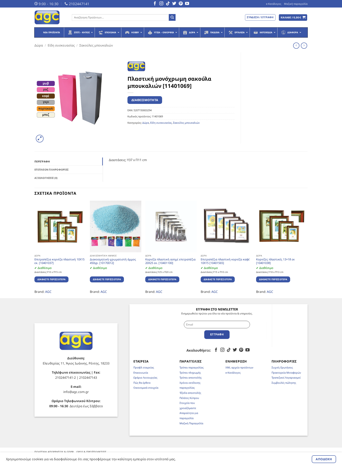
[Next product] (296, 46)
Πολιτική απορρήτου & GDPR (54, 452)
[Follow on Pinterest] (181, 4)
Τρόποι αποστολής (191, 377)
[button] (293, 17)
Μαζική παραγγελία (296, 4)
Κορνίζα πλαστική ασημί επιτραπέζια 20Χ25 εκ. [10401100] (170, 261)
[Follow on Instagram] (161, 4)
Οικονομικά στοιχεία (145, 387)
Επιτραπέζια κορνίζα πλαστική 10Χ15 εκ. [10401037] (59, 261)
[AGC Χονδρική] (50, 17)
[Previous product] (304, 46)
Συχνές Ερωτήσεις (282, 367)
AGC (48, 291)
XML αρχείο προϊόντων (239, 367)
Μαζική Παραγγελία (191, 423)
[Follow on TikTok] (168, 4)
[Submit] (172, 17)
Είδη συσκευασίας (61, 45)
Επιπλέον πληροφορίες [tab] (51, 169)
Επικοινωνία (140, 372)
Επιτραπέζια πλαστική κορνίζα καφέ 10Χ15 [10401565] (225, 261)
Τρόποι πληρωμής (190, 372)
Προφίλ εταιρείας (143, 367)
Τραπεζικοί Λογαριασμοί (286, 377)
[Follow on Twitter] (174, 4)
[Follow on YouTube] (187, 4)
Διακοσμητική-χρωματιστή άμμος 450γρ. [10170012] (113, 261)
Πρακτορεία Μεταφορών (286, 372)
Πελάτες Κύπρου (189, 398)
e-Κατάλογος (273, 4)
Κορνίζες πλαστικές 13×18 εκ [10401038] (275, 261)
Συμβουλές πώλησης (284, 382)
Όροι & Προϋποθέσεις (91, 452)
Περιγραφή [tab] (42, 161)
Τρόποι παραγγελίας (192, 367)
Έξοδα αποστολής (190, 393)
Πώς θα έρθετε (142, 382)
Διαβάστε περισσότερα (51, 279)
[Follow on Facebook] (155, 4)
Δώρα (38, 45)
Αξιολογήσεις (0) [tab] (45, 178)
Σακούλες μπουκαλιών (96, 45)
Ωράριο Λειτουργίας (145, 377)
